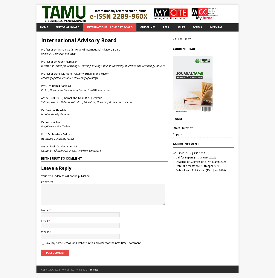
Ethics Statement (183, 128)
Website (46, 232)
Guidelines (147, 27)
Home (44, 27)
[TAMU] (130, 21)
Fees (166, 27)
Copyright (178, 134)
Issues (181, 27)
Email (44, 221)
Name (45, 210)
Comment (47, 182)
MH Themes (92, 269)
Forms (197, 27)
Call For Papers (182, 39)
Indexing (216, 27)
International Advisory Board (110, 27)
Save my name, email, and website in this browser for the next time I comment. (93, 243)
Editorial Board (68, 27)
